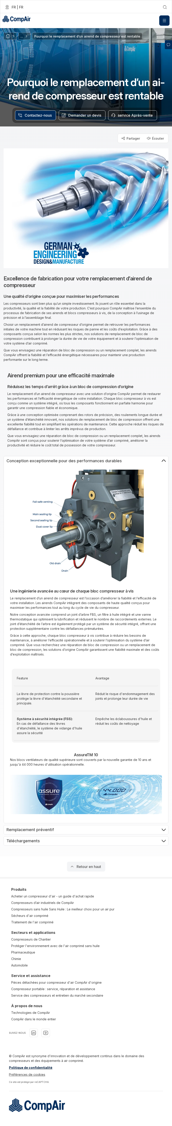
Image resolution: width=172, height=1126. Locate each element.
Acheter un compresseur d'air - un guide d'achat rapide (52, 896)
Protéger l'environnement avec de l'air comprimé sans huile (55, 946)
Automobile (19, 965)
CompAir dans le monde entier (33, 1019)
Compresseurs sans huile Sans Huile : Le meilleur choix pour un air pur (62, 909)
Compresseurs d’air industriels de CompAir (42, 903)
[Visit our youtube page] (45, 1033)
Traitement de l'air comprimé (32, 922)
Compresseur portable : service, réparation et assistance (53, 989)
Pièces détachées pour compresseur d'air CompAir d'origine (56, 982)
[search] (165, 7)
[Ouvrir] (164, 20)
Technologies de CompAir (30, 1013)
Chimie (16, 959)
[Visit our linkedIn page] (33, 1033)
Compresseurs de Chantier (31, 939)
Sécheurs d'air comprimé (29, 916)
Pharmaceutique (23, 952)
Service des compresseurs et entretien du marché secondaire (57, 995)
